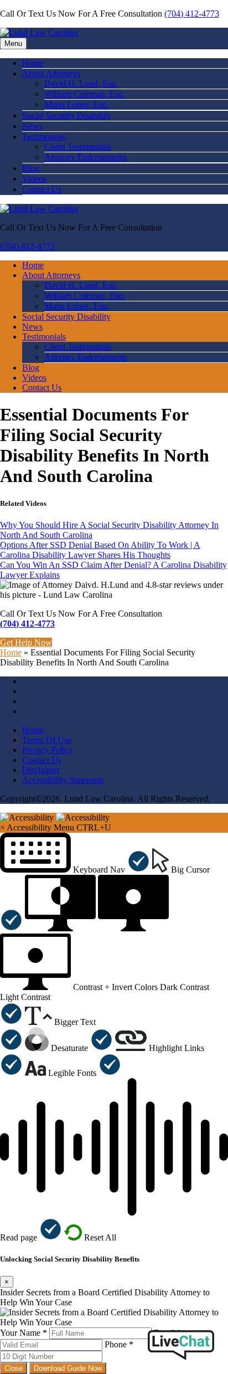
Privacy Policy (47, 750)
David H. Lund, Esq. (81, 83)
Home (33, 63)
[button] (75, 869)
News (32, 126)
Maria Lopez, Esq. (76, 104)
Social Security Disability (66, 115)
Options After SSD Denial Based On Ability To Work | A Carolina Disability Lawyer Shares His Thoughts (100, 550)
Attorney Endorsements (85, 157)
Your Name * (23, 1332)
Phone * (119, 1344)
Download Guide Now (68, 1368)
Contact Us (41, 189)
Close (13, 1368)
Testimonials (44, 136)
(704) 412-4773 (191, 13)
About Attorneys (51, 73)
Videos (34, 178)
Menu (13, 43)
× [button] (2, 827)
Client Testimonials (77, 146)
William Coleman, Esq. (84, 94)
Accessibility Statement (62, 780)
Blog (30, 168)
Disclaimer (41, 770)
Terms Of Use (46, 740)
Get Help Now (26, 642)
